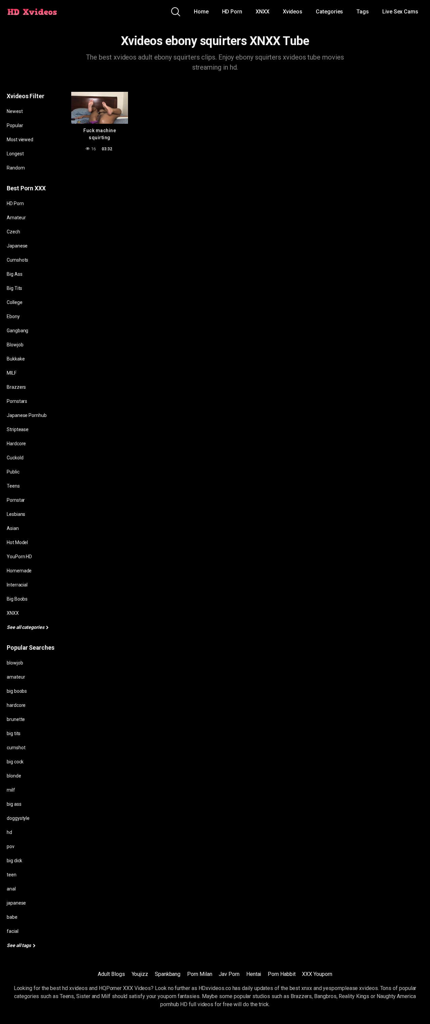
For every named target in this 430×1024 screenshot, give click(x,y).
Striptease (18, 429)
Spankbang (167, 974)
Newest (15, 111)
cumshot (16, 747)
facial (12, 931)
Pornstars (17, 401)
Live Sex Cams (400, 11)
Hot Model (17, 542)
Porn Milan (199, 974)
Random (16, 167)
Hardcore (16, 443)
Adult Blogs (111, 974)
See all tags (19, 945)
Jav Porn (229, 974)
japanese (16, 903)
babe (12, 917)
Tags (362, 11)
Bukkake (16, 359)
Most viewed (20, 139)
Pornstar (16, 500)
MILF (11, 373)
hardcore (16, 705)
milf (11, 790)
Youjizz (140, 974)
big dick (14, 860)
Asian (13, 528)
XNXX (262, 11)
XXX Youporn (317, 974)
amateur (16, 677)
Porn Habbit (281, 974)
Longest (15, 153)
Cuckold (15, 457)
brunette (16, 719)
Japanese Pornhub (27, 415)
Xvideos (292, 11)
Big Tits (14, 288)
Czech (13, 231)
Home (201, 11)
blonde (14, 776)
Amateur (16, 217)
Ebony (13, 316)
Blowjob (15, 344)
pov (10, 846)
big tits (13, 733)
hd (9, 832)
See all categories (26, 627)
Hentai (253, 974)
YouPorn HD (19, 556)
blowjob (15, 663)
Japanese (17, 246)
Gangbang (17, 330)
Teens (13, 486)
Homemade (19, 570)
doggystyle (18, 818)
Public (13, 472)
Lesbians (16, 514)
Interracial (17, 584)
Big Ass (14, 274)
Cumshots (17, 260)
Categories (329, 11)
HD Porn (232, 11)
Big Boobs (17, 599)
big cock (15, 761)
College (14, 302)
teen (11, 874)
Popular (15, 125)
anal (11, 889)
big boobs (17, 691)
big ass (14, 804)
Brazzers (16, 387)
